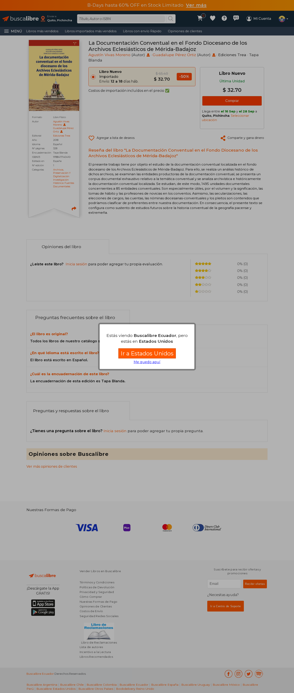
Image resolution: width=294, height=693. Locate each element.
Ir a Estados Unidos (147, 353)
